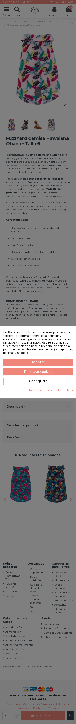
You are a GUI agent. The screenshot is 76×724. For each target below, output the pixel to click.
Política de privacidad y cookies (51, 390)
